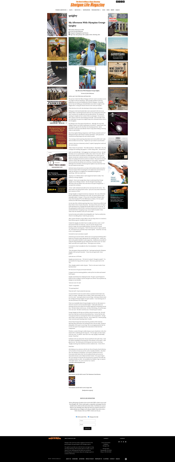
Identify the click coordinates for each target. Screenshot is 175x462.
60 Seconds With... (82, 417)
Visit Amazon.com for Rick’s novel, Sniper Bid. (80, 387)
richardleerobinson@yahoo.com (77, 362)
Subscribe (87, 428)
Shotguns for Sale (93, 417)
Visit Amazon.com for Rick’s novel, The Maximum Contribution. (85, 374)
